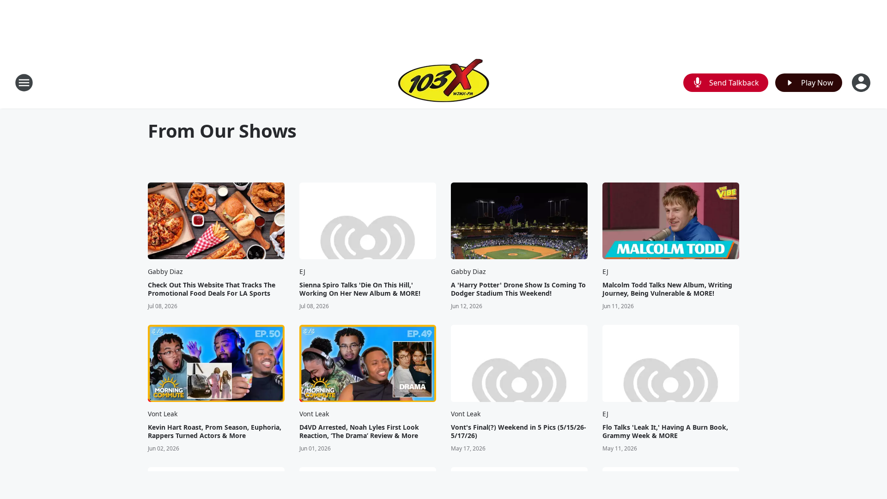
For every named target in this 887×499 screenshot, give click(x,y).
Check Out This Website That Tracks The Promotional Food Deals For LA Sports (211, 289)
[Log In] (862, 82)
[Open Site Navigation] (24, 82)
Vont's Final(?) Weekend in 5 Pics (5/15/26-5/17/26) (518, 431)
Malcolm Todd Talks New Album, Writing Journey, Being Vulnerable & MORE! (667, 289)
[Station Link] (444, 82)
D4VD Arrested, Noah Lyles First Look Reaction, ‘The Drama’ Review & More (359, 431)
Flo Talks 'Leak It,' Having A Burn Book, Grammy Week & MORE (665, 431)
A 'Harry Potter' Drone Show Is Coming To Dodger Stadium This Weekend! (518, 289)
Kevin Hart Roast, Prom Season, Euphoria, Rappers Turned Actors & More (214, 431)
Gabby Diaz (165, 271)
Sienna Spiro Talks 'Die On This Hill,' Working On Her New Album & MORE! (359, 289)
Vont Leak (162, 413)
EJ (302, 271)
